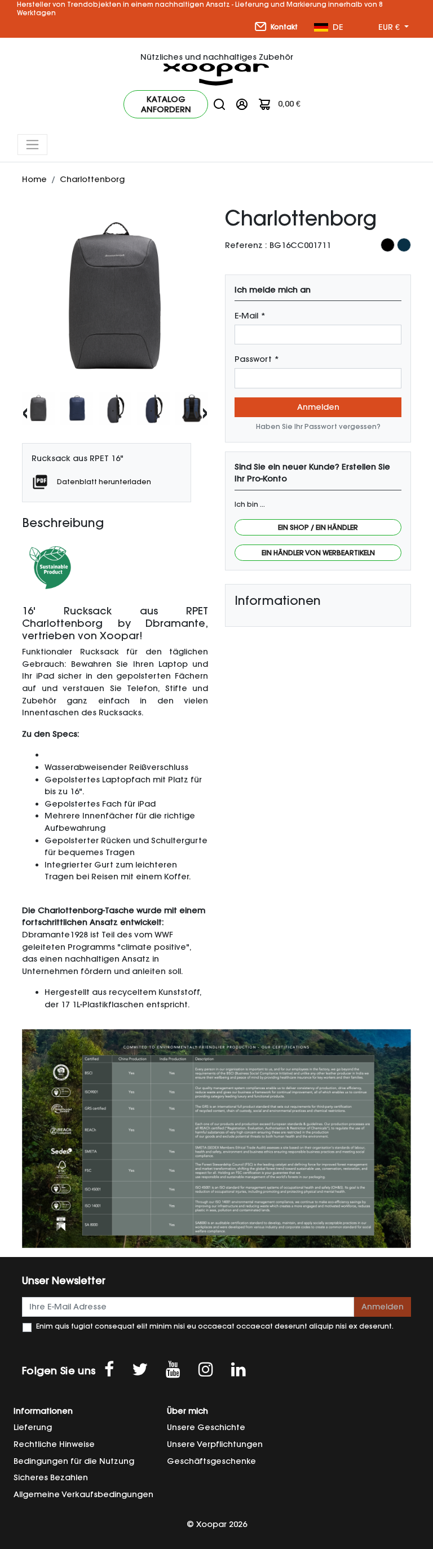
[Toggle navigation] (32, 144)
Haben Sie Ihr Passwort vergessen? (318, 426)
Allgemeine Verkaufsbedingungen (83, 1494)
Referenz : (246, 245)
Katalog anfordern (166, 104)
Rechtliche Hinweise (54, 1444)
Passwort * (257, 359)
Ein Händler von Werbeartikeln (318, 552)
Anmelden (318, 407)
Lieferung (33, 1427)
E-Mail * (250, 316)
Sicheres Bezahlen (51, 1477)
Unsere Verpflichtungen (215, 1444)
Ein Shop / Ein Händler (318, 527)
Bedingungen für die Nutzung (74, 1461)
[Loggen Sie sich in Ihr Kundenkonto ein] (242, 104)
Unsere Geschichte (206, 1427)
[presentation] (25, 412)
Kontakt (283, 27)
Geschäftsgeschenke (211, 1461)
